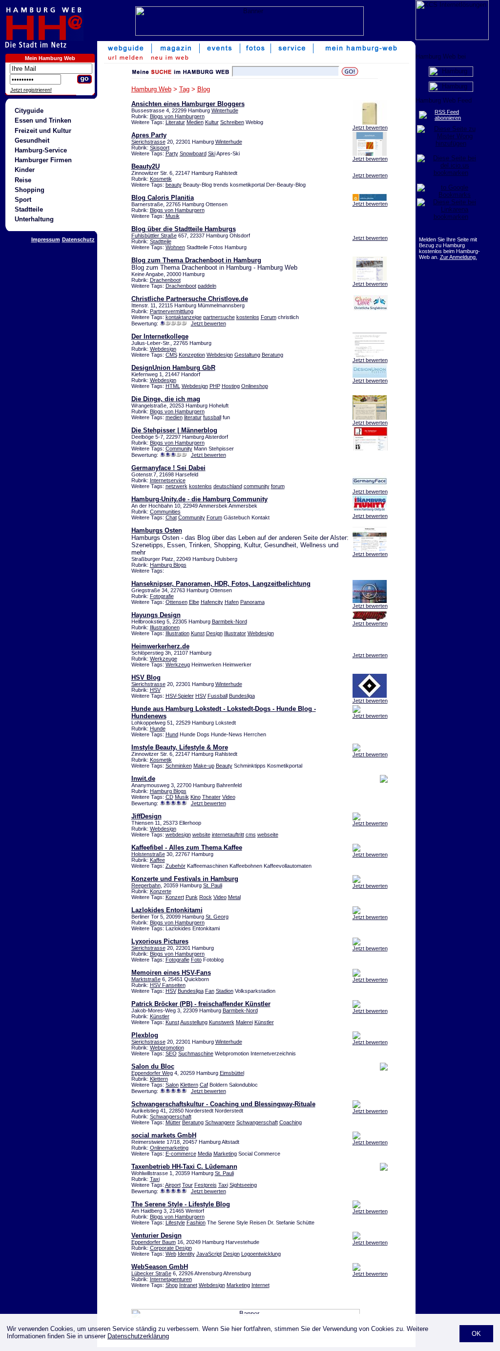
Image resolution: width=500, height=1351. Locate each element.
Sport (23, 199)
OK (476, 1333)
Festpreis (205, 1185)
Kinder (25, 169)
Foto (196, 960)
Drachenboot (165, 280)
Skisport (159, 147)
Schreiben (232, 122)
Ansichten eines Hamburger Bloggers (188, 103)
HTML (173, 386)
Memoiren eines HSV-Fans (171, 972)
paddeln (207, 286)
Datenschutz (78, 239)
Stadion (224, 991)
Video (228, 797)
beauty (174, 185)
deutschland (227, 486)
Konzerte (160, 891)
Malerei (244, 1022)
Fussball (218, 696)
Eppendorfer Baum (153, 1242)
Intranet (188, 1285)
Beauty (224, 766)
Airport (173, 1185)
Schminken (179, 766)
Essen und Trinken (43, 120)
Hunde (158, 728)
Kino (195, 797)
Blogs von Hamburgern (177, 116)
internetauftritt (228, 834)
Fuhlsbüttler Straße (154, 235)
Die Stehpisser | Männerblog (174, 430)
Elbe (194, 602)
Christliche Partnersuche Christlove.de (189, 298)
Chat (171, 517)
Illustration (177, 633)
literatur (193, 417)
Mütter (173, 1122)
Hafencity (212, 602)
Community (179, 448)
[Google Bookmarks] (451, 194)
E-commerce (181, 1154)
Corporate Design (171, 1248)
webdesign (178, 834)
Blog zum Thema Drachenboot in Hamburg (196, 260)
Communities (165, 512)
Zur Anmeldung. (458, 257)
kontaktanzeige (184, 317)
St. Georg (217, 917)
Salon (172, 1085)
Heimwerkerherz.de (160, 646)
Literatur (175, 122)
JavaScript (209, 1254)
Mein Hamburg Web (50, 58)
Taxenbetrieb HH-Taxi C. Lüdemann (184, 1166)
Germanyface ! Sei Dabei (168, 468)
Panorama (252, 602)
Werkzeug (178, 664)
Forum (268, 317)
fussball (212, 417)
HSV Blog (146, 677)
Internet (260, 1285)
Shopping (29, 189)
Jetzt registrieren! (31, 90)
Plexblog (144, 1035)
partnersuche (219, 317)
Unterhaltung (34, 219)
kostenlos (247, 317)
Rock (205, 897)
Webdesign (163, 349)
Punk (192, 897)
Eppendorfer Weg (152, 1073)
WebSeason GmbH (159, 1266)
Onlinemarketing (169, 1148)
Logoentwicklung (261, 1254)
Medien (195, 122)
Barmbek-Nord (229, 621)
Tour (187, 1185)
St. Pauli (212, 885)
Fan (209, 991)
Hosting (231, 386)
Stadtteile (29, 209)
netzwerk (177, 486)
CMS (171, 355)
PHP (214, 386)
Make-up (203, 766)
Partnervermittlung (171, 311)
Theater (211, 797)
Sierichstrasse (148, 142)
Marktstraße (146, 979)
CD (169, 797)
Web (171, 1254)
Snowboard (193, 153)
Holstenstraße (148, 854)
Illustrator (235, 633)
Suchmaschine (195, 1053)
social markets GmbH (163, 1135)
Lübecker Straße (151, 1273)
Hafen (232, 602)
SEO (171, 1053)
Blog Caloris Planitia (162, 197)
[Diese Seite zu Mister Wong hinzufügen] (451, 143)
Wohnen (175, 247)
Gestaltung (247, 355)
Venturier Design (156, 1235)
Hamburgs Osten (156, 530)
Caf (204, 1085)
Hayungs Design (156, 615)
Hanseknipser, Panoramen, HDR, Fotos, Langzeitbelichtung (221, 583)
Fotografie (162, 596)
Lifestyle (175, 1222)
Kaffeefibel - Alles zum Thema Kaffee (186, 847)
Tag (184, 89)
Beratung (272, 355)
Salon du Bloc (152, 1066)
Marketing (225, 1154)
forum (278, 486)
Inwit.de (143, 778)
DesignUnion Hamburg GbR (173, 367)
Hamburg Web (151, 89)
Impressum (45, 239)
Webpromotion (167, 1048)
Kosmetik (161, 179)
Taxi (155, 1179)
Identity (186, 1254)
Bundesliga (242, 696)
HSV (155, 690)
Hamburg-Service (41, 150)
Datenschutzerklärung (138, 1336)
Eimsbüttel (232, 1073)
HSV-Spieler (180, 696)
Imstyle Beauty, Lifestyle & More (179, 747)
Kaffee (157, 860)
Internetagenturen (171, 1279)
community (257, 486)
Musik (173, 216)
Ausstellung (194, 1022)
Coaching (290, 1122)
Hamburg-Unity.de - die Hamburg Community (199, 499)
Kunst (198, 633)
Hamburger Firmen (43, 160)
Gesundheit (32, 140)
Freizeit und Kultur (43, 130)
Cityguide (29, 110)
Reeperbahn (146, 885)
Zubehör (176, 866)
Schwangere (220, 1122)
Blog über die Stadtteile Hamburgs (183, 229)
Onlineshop (254, 386)
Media (205, 1154)
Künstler (159, 1016)
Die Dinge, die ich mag (165, 399)
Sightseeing (243, 1185)
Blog (203, 89)
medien (174, 417)
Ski (211, 153)
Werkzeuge (163, 659)
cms (251, 834)
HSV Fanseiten (168, 985)
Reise (23, 180)
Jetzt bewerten (370, 127)
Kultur (212, 122)
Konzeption (192, 355)
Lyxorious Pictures (159, 941)
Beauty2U (145, 166)
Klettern (159, 1079)
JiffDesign (146, 816)
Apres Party (149, 135)
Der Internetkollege (159, 336)
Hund (172, 734)
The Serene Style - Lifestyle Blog (180, 1204)
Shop (172, 1285)
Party (172, 153)
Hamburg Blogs (168, 565)
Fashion (196, 1222)
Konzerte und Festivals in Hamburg (184, 878)
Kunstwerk (221, 1022)
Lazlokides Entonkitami (167, 910)
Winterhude (224, 110)
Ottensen (177, 602)
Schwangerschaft (170, 1116)
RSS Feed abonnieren (448, 115)
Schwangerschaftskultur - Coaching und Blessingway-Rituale (223, 1104)
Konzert (175, 897)
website (201, 834)
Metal (234, 897)
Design (214, 633)
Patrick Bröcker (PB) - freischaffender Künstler (201, 1004)
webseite (267, 834)
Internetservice (168, 480)
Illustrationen (165, 627)
